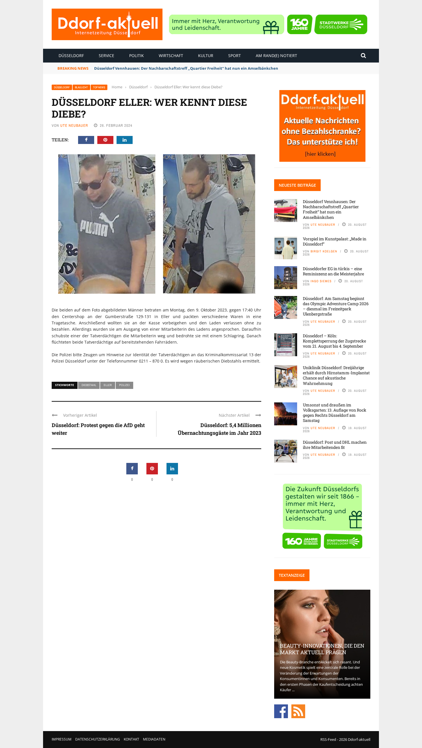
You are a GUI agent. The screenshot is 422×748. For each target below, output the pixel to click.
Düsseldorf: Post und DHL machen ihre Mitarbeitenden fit (335, 444)
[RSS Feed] (298, 710)
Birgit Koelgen (324, 251)
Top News (99, 87)
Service (106, 55)
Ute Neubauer (74, 125)
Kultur (205, 55)
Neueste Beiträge (297, 185)
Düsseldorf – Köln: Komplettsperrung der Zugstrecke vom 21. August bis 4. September (334, 341)
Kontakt (131, 739)
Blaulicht (81, 87)
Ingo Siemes (321, 281)
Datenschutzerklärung (97, 739)
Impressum (61, 739)
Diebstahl (89, 385)
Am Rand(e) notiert (276, 55)
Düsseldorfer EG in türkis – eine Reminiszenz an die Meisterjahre (333, 271)
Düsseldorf (71, 55)
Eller (108, 385)
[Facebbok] (281, 710)
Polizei (124, 385)
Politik (136, 55)
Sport (234, 55)
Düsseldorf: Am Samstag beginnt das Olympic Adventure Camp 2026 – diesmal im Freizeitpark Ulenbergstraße (336, 306)
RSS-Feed (328, 739)
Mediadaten (154, 739)
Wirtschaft (171, 55)
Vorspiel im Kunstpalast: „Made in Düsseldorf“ (334, 241)
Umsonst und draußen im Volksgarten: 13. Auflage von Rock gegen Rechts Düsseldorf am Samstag (334, 412)
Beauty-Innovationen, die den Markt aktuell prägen (322, 649)
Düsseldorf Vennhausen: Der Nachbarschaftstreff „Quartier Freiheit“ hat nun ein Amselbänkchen (331, 209)
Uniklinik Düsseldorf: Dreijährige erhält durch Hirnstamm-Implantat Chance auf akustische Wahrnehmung (336, 375)
